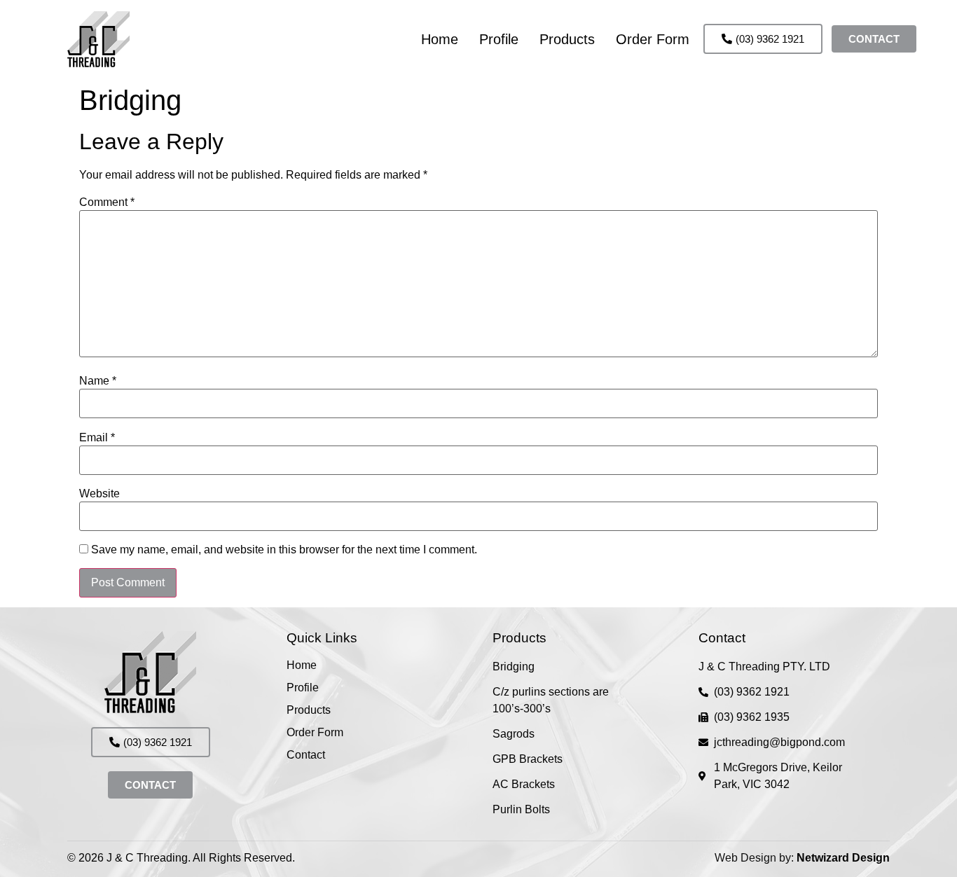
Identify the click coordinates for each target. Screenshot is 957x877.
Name (97, 381)
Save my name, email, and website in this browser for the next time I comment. (284, 549)
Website (99, 493)
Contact (306, 755)
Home (439, 39)
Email (97, 437)
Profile (498, 39)
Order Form (652, 39)
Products (567, 39)
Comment (107, 202)
